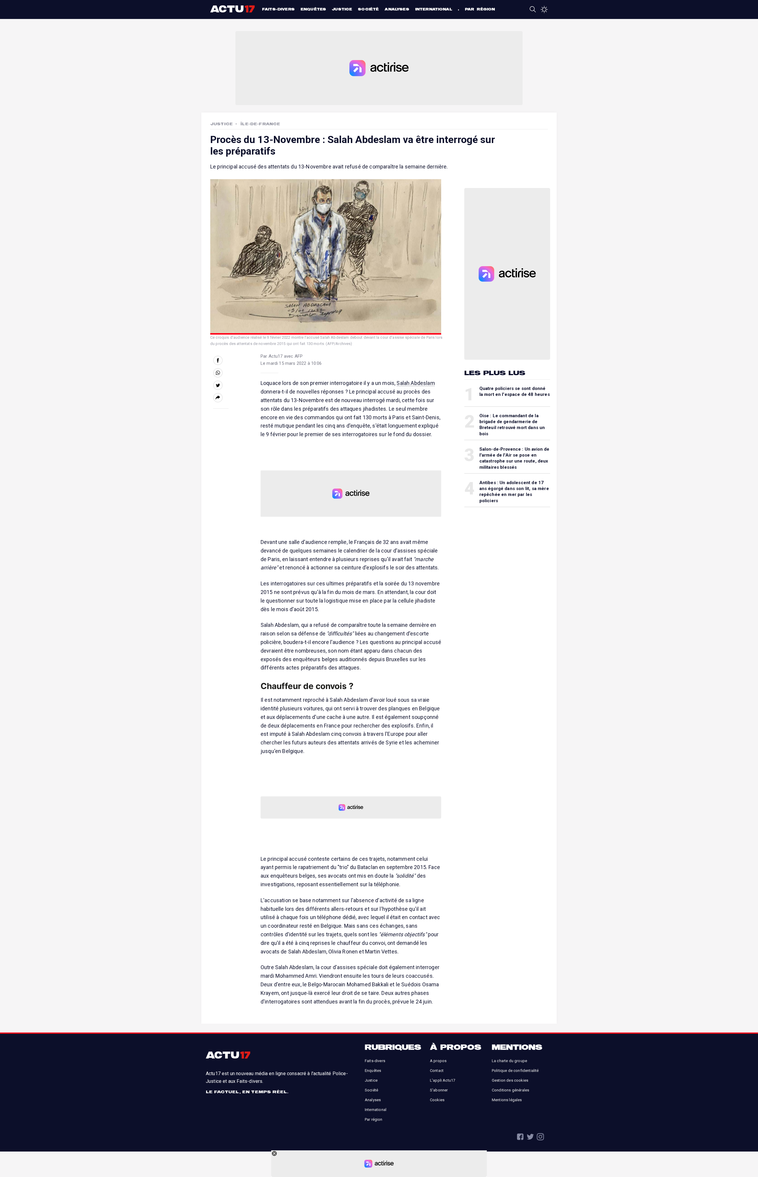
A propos (438, 1061)
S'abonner (439, 1090)
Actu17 (233, 8)
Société (368, 9)
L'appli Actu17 (442, 1080)
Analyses (397, 9)
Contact (437, 1070)
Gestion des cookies (510, 1080)
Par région (480, 9)
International (433, 9)
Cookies (437, 1100)
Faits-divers (278, 9)
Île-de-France (260, 123)
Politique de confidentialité (515, 1070)
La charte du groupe (509, 1061)
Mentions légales (507, 1100)
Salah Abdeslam (415, 383)
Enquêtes (313, 9)
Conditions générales (510, 1090)
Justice (342, 9)
